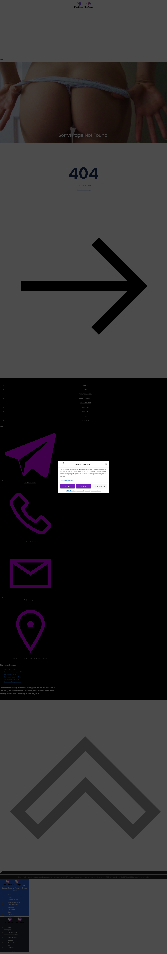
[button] (106, 464)
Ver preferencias (99, 486)
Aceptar (67, 486)
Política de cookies (71, 491)
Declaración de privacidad (83, 491)
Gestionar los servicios (67, 480)
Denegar (83, 486)
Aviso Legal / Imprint (96, 491)
